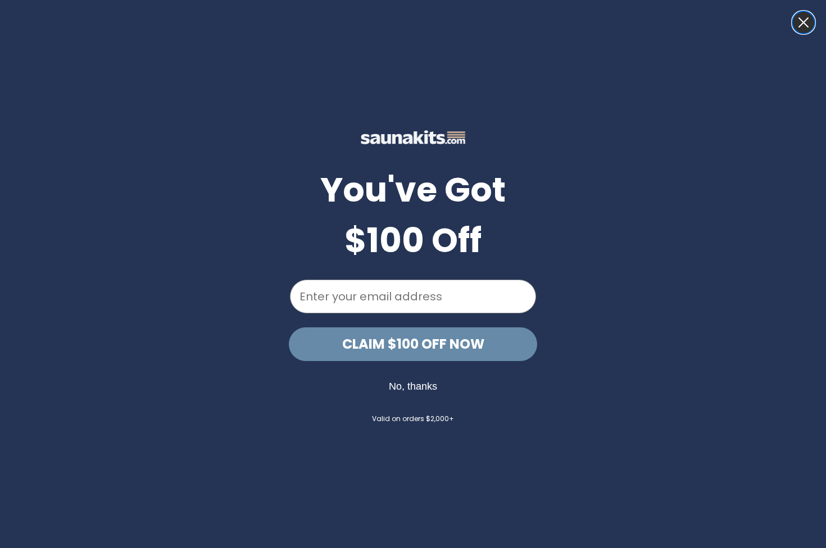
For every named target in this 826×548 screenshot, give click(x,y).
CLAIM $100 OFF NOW (413, 344)
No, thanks (413, 386)
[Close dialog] (803, 22)
